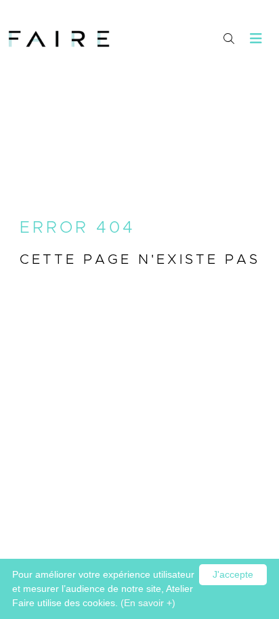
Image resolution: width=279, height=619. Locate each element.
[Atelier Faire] (59, 39)
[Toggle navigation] (256, 39)
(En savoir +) (148, 602)
